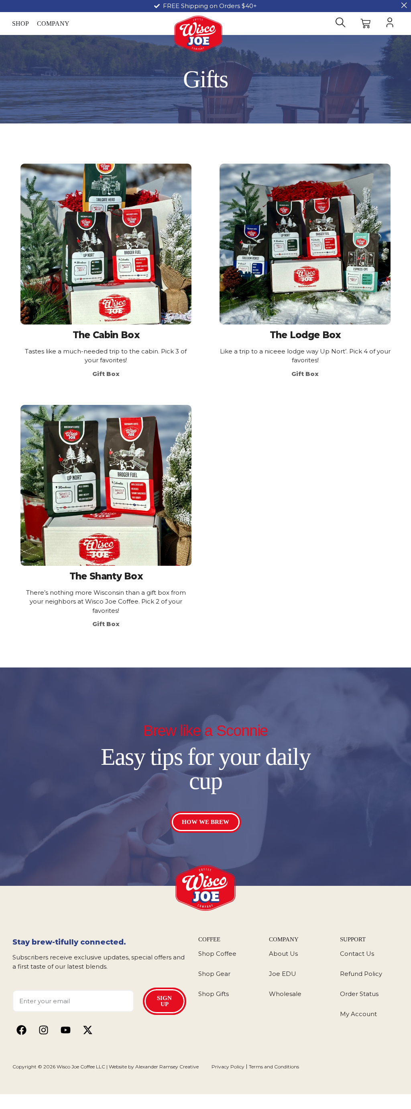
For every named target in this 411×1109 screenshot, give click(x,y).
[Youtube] (66, 1030)
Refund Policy (361, 974)
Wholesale (285, 994)
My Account (358, 1014)
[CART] (365, 23)
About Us (283, 953)
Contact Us (357, 953)
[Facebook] (21, 1030)
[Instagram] (44, 1030)
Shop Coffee (217, 953)
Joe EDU (282, 974)
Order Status (359, 994)
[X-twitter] (88, 1030)
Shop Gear (214, 974)
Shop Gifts (213, 994)
